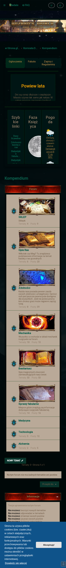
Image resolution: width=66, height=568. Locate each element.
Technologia (26, 431)
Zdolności (24, 287)
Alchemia (24, 443)
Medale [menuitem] (14, 5)
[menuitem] (25, 5)
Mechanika (25, 333)
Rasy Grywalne (15, 137)
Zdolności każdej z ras (16, 145)
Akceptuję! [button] (48, 545)
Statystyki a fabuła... (16, 153)
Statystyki (16, 160)
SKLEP (22, 217)
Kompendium (16, 178)
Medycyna (24, 420)
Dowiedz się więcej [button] (16, 563)
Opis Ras (24, 250)
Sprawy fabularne (29, 403)
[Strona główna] (33, 26)
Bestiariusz (25, 368)
